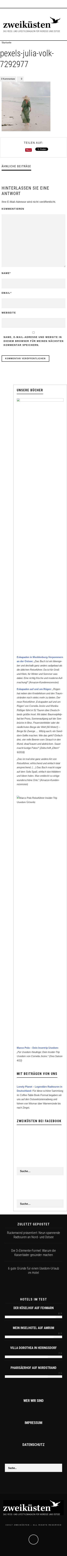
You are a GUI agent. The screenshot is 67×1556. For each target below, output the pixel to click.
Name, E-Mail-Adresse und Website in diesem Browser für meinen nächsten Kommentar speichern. (34, 341)
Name (6, 273)
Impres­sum (33, 1423)
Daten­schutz (33, 1445)
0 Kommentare (8, 79)
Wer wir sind (33, 1401)
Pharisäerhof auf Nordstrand (33, 1368)
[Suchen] (64, 4)
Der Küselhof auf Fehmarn (33, 1308)
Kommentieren (13, 209)
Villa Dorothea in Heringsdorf (33, 1348)
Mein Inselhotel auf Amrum (33, 1328)
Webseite (9, 312)
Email (7, 293)
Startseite (6, 42)
